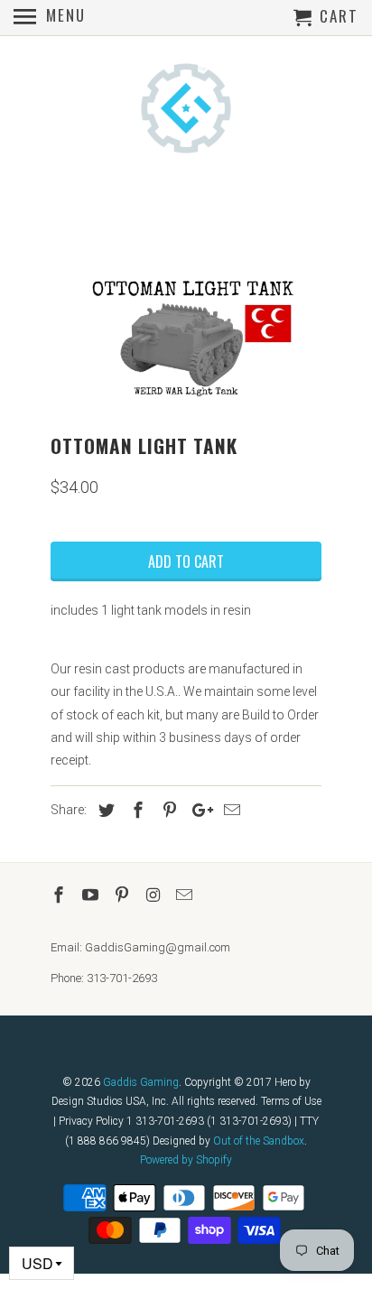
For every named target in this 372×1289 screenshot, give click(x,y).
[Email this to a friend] (229, 810)
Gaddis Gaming (141, 1082)
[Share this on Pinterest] (167, 810)
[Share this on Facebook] (135, 810)
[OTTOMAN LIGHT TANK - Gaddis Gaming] (186, 338)
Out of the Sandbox (258, 1141)
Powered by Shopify (186, 1160)
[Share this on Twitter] (103, 810)
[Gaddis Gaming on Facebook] (60, 895)
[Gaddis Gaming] (186, 110)
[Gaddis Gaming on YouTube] (92, 895)
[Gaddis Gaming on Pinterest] (124, 895)
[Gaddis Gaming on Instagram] (154, 895)
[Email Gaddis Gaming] (186, 895)
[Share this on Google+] (197, 810)
